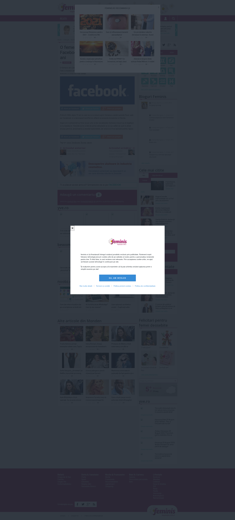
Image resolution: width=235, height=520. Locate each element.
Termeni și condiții (103, 286)
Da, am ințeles (117, 278)
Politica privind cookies (122, 286)
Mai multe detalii (86, 286)
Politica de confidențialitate (145, 286)
